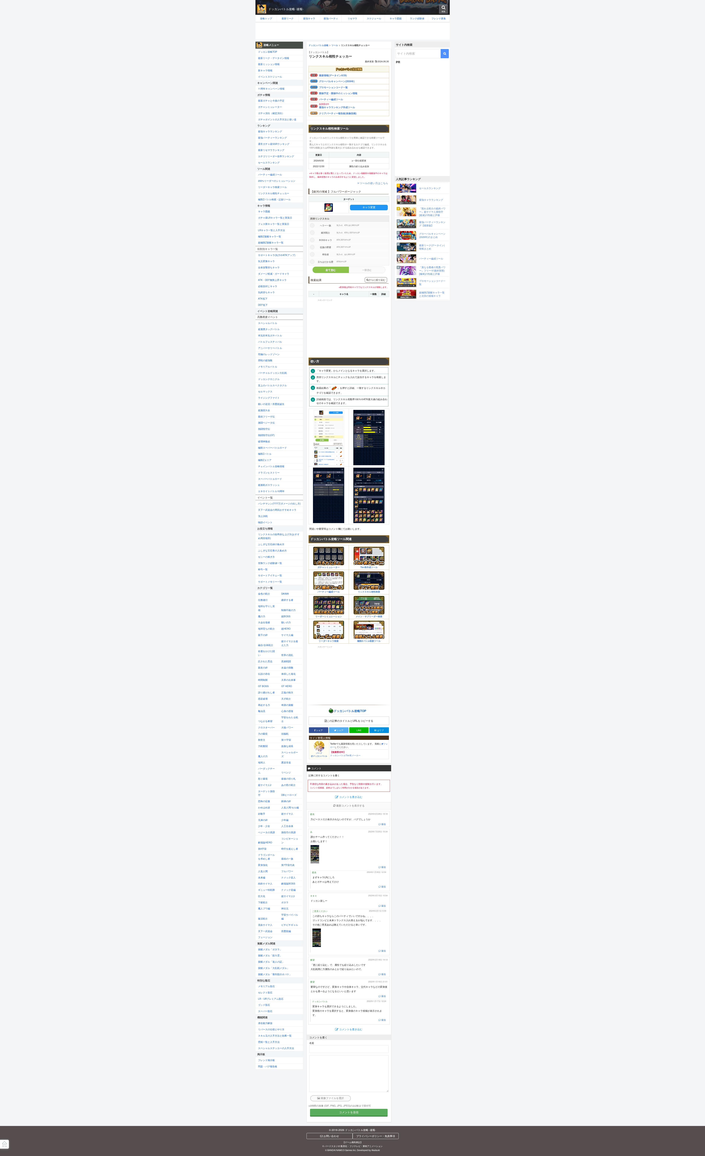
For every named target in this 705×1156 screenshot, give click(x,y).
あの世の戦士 (288, 785)
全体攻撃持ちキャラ (269, 267)
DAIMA (285, 593)
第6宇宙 (262, 848)
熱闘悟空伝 (264, 429)
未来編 (261, 877)
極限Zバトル (264, 453)
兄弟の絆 (263, 820)
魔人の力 (263, 756)
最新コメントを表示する (350, 805)
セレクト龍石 (265, 992)
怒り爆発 (263, 778)
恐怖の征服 (264, 801)
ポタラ (284, 902)
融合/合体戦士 (265, 645)
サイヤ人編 (287, 635)
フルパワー (287, 871)
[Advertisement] (353, 31)
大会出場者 (264, 622)
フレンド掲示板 (266, 1060)
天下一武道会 (265, 931)
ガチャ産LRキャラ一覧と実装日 (275, 217)
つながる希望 (265, 721)
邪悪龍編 (286, 931)
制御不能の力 (288, 610)
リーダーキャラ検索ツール (272, 187)
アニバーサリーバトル (270, 348)
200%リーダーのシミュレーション (276, 180)
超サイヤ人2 (264, 785)
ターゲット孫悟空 (266, 793)
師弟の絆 (286, 801)
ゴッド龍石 (264, 1005)
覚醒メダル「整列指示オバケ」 (275, 974)
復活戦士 (263, 918)
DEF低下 (263, 305)
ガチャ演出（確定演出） (271, 113)
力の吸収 (263, 733)
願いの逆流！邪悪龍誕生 (271, 404)
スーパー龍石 (265, 1011)
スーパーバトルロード (270, 478)
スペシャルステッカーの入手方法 (276, 1048)
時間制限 (263, 680)
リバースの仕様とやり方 (271, 1029)
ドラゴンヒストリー (269, 472)
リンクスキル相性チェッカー (273, 193)
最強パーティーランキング (272, 137)
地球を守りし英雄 (266, 608)
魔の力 (261, 616)
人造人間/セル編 (290, 807)
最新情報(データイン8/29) (333, 75)
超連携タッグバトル (269, 329)
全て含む (330, 270)
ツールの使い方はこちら (374, 183)
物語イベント (265, 522)
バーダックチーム (266, 770)
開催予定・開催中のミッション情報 (338, 93)
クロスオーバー (266, 727)
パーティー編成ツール (331, 99)
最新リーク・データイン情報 (273, 58)
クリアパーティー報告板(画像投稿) (337, 113)
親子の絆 (263, 635)
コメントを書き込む (350, 796)
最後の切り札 (288, 778)
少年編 (284, 820)
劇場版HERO (265, 842)
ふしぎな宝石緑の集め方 (271, 544)
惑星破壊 (263, 698)
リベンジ (286, 772)
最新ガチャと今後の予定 (271, 100)
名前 (311, 1043)
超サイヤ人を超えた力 (289, 643)
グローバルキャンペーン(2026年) (336, 81)
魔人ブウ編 (264, 908)
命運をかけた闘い (266, 653)
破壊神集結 (264, 441)
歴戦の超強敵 (265, 360)
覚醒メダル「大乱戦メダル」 (273, 968)
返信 (383, 824)
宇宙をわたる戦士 (289, 719)
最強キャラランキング (270, 131)
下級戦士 (263, 902)
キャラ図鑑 (264, 211)
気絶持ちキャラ (266, 292)
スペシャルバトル (267, 323)
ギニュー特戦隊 (266, 890)
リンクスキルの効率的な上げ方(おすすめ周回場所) (279, 536)
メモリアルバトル (267, 366)
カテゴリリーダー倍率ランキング (276, 156)
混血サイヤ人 (265, 925)
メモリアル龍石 (266, 986)
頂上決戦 (263, 516)
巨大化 (261, 896)
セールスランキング (269, 162)
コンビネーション (289, 840)
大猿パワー (287, 727)
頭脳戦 (284, 733)
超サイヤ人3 (288, 896)
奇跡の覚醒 (287, 705)
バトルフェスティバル (270, 341)
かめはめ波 (264, 807)
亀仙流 (261, 711)
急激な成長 (287, 746)
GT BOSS (263, 686)
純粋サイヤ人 (265, 883)
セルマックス (265, 391)
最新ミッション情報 (269, 64)
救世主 (261, 739)
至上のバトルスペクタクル (272, 385)
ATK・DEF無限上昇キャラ (272, 280)
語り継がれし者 (266, 692)
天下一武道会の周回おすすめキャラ (277, 509)
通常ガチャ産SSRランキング (273, 144)
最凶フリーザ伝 (266, 416)
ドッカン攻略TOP (267, 51)
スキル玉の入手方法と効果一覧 (275, 1035)
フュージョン (265, 937)
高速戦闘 (286, 661)
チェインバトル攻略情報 (271, 466)
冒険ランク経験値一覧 (270, 563)
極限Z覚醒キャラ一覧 (269, 236)
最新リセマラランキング (271, 150)
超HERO (285, 628)
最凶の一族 (287, 858)
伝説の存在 (264, 674)
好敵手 (261, 813)
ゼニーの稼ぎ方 (266, 556)
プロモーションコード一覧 (333, 87)
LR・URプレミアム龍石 (270, 998)
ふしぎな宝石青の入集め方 (272, 550)
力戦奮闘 (263, 746)
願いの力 (286, 622)
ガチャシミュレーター (270, 107)
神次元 (284, 908)
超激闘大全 (264, 410)
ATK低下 (262, 298)
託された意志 (265, 661)
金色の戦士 (264, 593)
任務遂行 (263, 600)
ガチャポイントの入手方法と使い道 (277, 119)
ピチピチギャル (289, 925)
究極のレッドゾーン (269, 354)
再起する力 (264, 705)
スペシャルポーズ (289, 754)
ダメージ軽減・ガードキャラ (273, 273)
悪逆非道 (286, 762)
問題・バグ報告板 (267, 1066)
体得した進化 (288, 674)
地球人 (261, 762)
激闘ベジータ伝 (266, 422)
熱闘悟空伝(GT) (266, 435)
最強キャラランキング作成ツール (337, 107)
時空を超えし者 (289, 848)
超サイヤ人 (287, 813)
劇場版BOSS (288, 883)
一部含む (367, 270)
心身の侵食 (287, 711)
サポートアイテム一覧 (270, 575)
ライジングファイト (269, 397)
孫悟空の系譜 (288, 832)
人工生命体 (287, 826)
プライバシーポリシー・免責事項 (375, 1136)
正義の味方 (287, 692)
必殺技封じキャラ (267, 286)
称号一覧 (263, 569)
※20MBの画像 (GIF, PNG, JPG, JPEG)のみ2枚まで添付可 (340, 1105)
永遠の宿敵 (287, 667)
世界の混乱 (287, 655)
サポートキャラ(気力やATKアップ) (276, 255)
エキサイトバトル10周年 (271, 491)
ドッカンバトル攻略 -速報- (285, 9)
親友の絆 (263, 667)
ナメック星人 (288, 877)
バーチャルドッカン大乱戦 (272, 373)
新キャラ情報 (265, 70)
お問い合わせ (331, 1136)
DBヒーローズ (289, 795)
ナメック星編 (288, 890)
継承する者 (287, 600)
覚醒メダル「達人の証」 (271, 961)
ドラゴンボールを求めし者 (266, 856)
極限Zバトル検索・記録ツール (274, 199)
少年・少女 (264, 826)
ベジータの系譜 (266, 832)
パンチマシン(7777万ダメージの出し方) (279, 503)
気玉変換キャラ (266, 261)
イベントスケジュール (270, 76)
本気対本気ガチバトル (270, 335)
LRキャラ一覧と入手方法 (271, 230)
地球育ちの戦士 (266, 628)
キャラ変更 (369, 207)
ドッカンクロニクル (269, 379)
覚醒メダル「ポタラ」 (270, 949)
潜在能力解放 (265, 1023)
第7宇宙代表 (288, 865)
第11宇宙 (286, 739)
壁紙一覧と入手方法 (269, 1042)
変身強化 (263, 865)
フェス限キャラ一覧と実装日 (273, 224)
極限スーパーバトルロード (272, 447)
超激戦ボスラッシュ (269, 485)
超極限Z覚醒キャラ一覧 (270, 242)
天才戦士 (286, 698)
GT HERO (286, 686)
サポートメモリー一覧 (270, 581)
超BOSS (285, 616)
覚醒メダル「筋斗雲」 (270, 955)
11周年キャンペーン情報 (271, 88)
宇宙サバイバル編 (289, 916)
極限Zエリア (264, 460)
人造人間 (263, 871)
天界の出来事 (288, 680)
